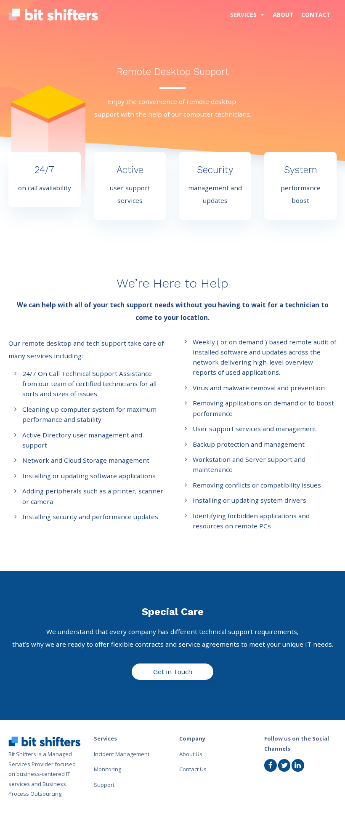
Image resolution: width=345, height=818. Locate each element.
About (283, 15)
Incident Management (121, 754)
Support (104, 785)
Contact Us (193, 769)
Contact (316, 15)
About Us (190, 754)
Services (243, 15)
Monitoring (107, 769)
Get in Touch (172, 671)
